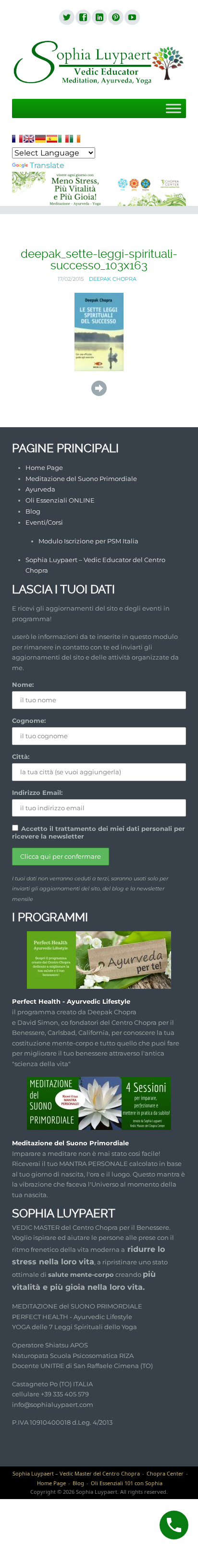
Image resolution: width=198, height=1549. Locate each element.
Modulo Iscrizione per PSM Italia (88, 541)
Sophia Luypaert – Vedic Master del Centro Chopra (76, 1473)
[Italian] (63, 139)
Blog (32, 511)
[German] (40, 139)
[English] (29, 139)
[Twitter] (66, 18)
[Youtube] (132, 18)
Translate (47, 165)
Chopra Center (165, 1473)
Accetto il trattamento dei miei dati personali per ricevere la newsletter (98, 832)
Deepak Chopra (112, 279)
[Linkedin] (99, 18)
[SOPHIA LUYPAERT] (99, 63)
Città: (20, 756)
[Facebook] (82, 18)
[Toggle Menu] (173, 108)
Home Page (44, 467)
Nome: (23, 684)
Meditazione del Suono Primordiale (81, 478)
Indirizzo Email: (37, 792)
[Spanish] (52, 139)
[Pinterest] (115, 18)
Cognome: (29, 720)
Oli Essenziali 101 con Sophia (126, 1483)
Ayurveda (40, 489)
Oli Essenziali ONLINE (60, 500)
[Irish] (75, 139)
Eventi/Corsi (44, 522)
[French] (17, 139)
